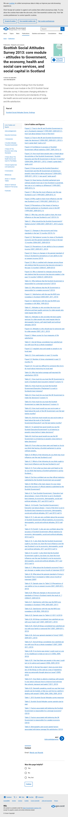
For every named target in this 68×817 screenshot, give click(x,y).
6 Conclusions (9, 171)
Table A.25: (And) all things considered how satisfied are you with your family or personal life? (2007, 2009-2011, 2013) (45, 628)
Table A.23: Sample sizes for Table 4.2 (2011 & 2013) (43, 615)
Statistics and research (38, 33)
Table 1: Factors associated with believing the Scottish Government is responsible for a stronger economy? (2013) (44, 710)
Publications (25, 33)
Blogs (60, 33)
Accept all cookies (10, 21)
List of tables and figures (10, 126)
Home (5, 38)
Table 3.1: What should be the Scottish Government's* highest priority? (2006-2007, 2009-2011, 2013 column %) (44, 224)
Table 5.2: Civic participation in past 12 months (41, 355)
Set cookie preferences (46, 21)
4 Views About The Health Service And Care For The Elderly (11, 159)
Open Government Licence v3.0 (32, 808)
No (29, 773)
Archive (14, 800)
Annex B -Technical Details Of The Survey (11, 186)
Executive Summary (10, 135)
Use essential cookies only (27, 21)
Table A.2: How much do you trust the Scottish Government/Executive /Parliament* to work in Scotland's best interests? (41, 388)
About (5, 33)
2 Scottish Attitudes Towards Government (11, 144)
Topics (12, 33)
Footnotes (8, 191)
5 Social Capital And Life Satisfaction (11, 166)
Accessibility (6, 800)
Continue (28, 784)
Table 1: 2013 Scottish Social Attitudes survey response (44, 698)
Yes (29, 768)
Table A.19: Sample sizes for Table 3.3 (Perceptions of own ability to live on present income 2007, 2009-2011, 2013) (44, 586)
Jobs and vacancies (47, 800)
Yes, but (31, 777)
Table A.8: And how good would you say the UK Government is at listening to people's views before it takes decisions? (43, 438)
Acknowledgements (10, 131)
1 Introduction (9, 139)
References (8, 175)
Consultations (52, 33)
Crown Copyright (35, 800)
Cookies (26, 800)
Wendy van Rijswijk (36, 753)
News (17, 33)
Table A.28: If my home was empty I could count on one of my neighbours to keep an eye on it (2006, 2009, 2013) (44, 653)
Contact (20, 800)
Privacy (56, 800)
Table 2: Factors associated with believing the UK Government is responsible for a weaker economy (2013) (42, 720)
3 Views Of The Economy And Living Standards (11, 151)
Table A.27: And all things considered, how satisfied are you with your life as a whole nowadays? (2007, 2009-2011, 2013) (44, 644)
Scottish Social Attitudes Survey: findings (20, 112)
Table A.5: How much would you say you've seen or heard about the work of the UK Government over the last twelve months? (44, 411)
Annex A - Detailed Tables (10, 180)
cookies (12, 3)
